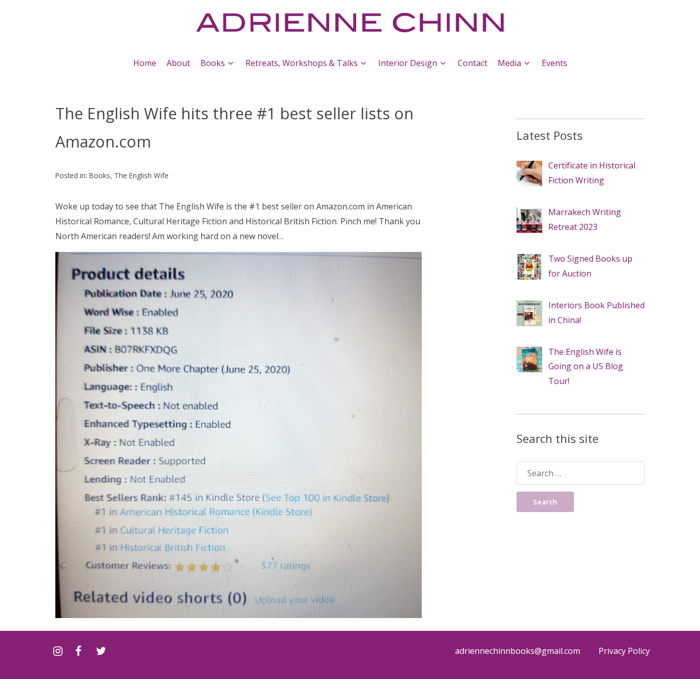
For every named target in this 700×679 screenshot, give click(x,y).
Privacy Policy (624, 650)
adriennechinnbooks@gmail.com (517, 650)
